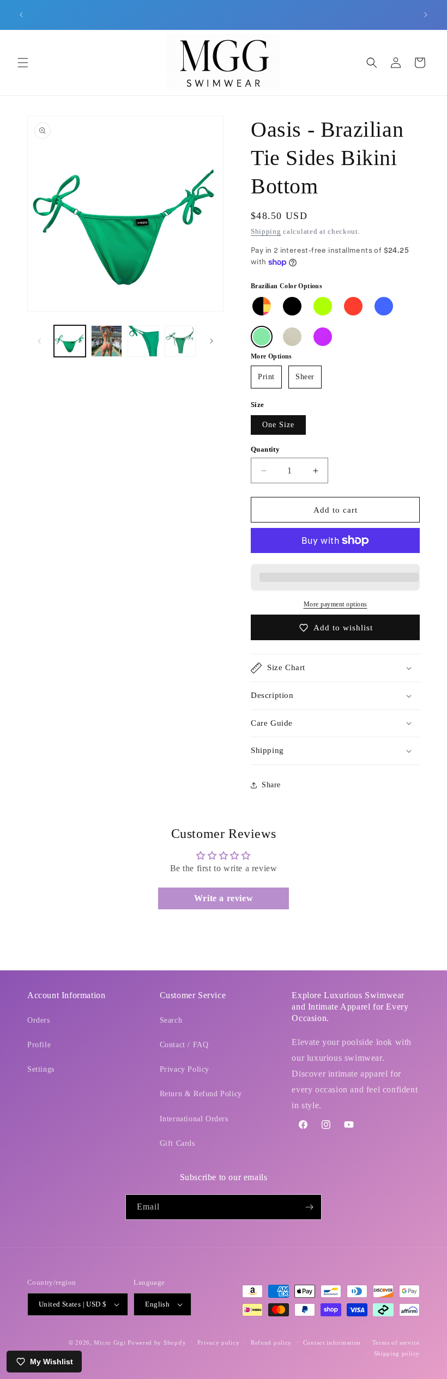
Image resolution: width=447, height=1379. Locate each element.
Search (171, 1020)
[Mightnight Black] (292, 306)
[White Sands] (292, 337)
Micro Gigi (109, 1342)
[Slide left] (39, 341)
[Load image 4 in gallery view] (180, 341)
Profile (39, 1045)
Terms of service (396, 1342)
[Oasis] (262, 337)
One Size (278, 425)
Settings (41, 1069)
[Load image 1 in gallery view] (70, 341)
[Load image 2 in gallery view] (107, 341)
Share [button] (271, 785)
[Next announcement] (426, 15)
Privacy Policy (184, 1069)
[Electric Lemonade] (323, 306)
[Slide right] (212, 341)
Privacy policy (218, 1342)
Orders (38, 1020)
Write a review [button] (223, 898)
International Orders (194, 1119)
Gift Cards (177, 1143)
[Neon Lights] (262, 306)
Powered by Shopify (157, 1342)
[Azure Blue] (384, 306)
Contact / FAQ (184, 1045)
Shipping (266, 231)
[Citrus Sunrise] (353, 306)
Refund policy (271, 1342)
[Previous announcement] (21, 15)
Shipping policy (397, 1353)
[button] (23, 63)
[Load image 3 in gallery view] (143, 341)
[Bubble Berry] (323, 337)
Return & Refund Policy (201, 1094)
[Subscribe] (309, 1207)
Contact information (332, 1342)
